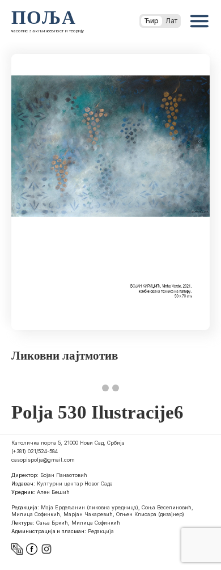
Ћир (151, 20)
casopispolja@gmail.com (43, 460)
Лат (171, 20)
